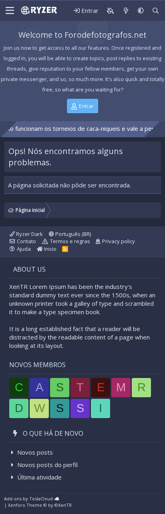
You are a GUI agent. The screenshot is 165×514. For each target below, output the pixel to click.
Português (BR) (72, 234)
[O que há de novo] (125, 10)
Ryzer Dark (29, 234)
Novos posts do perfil (47, 465)
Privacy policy (118, 241)
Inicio (49, 248)
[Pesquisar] (155, 10)
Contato (26, 241)
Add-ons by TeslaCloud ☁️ (32, 499)
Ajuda (24, 248)
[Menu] (10, 11)
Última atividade (39, 477)
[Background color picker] (110, 10)
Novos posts (35, 452)
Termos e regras (70, 241)
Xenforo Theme (40, 505)
